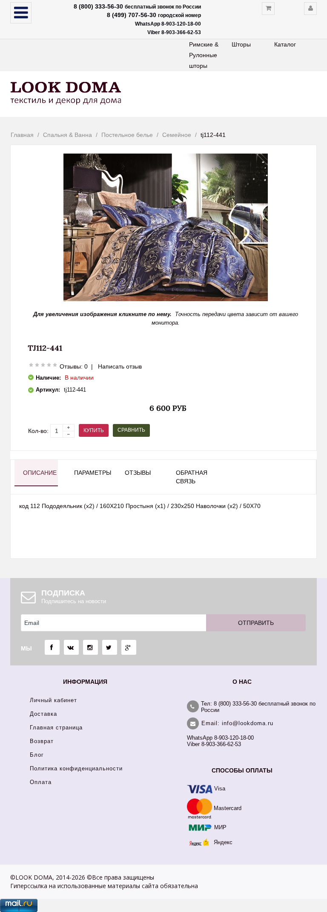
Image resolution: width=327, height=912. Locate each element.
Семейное (176, 134)
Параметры (91, 472)
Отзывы (138, 472)
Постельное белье (127, 134)
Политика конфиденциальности (76, 768)
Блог (37, 755)
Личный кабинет (53, 700)
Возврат (42, 741)
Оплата (41, 782)
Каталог (285, 44)
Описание (40, 472)
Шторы (241, 44)
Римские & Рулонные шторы (203, 55)
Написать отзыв (120, 366)
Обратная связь (191, 477)
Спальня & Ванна (67, 134)
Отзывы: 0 (74, 366)
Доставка (43, 714)
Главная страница (56, 727)
